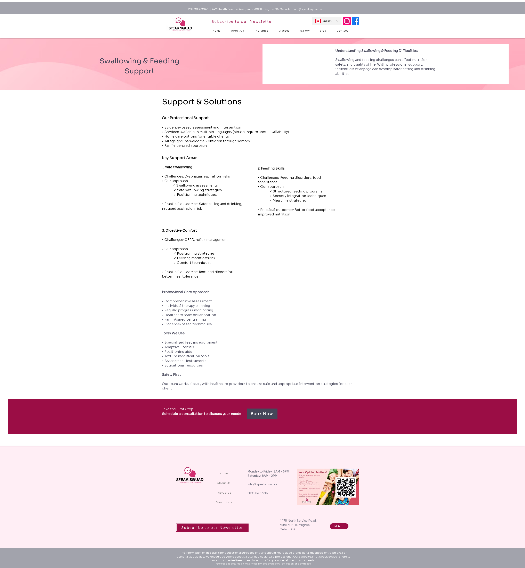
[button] (284, 30)
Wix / (247, 563)
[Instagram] (347, 21)
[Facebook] (355, 21)
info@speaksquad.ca (307, 9)
